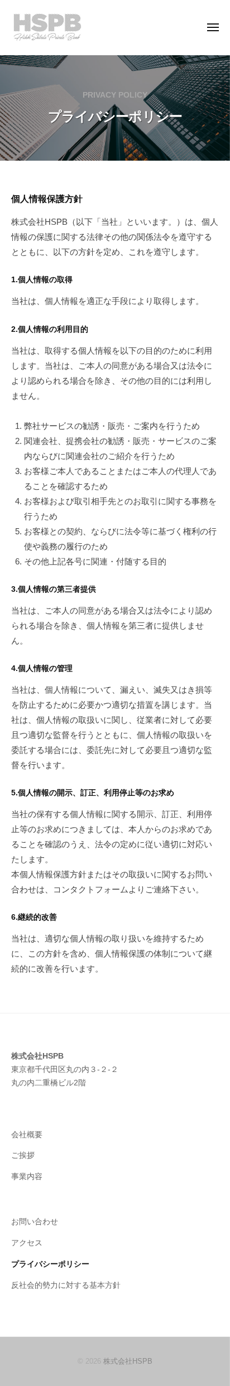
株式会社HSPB (127, 1361)
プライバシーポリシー (50, 1264)
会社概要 (26, 1135)
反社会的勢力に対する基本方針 (66, 1285)
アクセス (26, 1243)
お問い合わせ (34, 1222)
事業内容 (26, 1176)
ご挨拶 (23, 1155)
